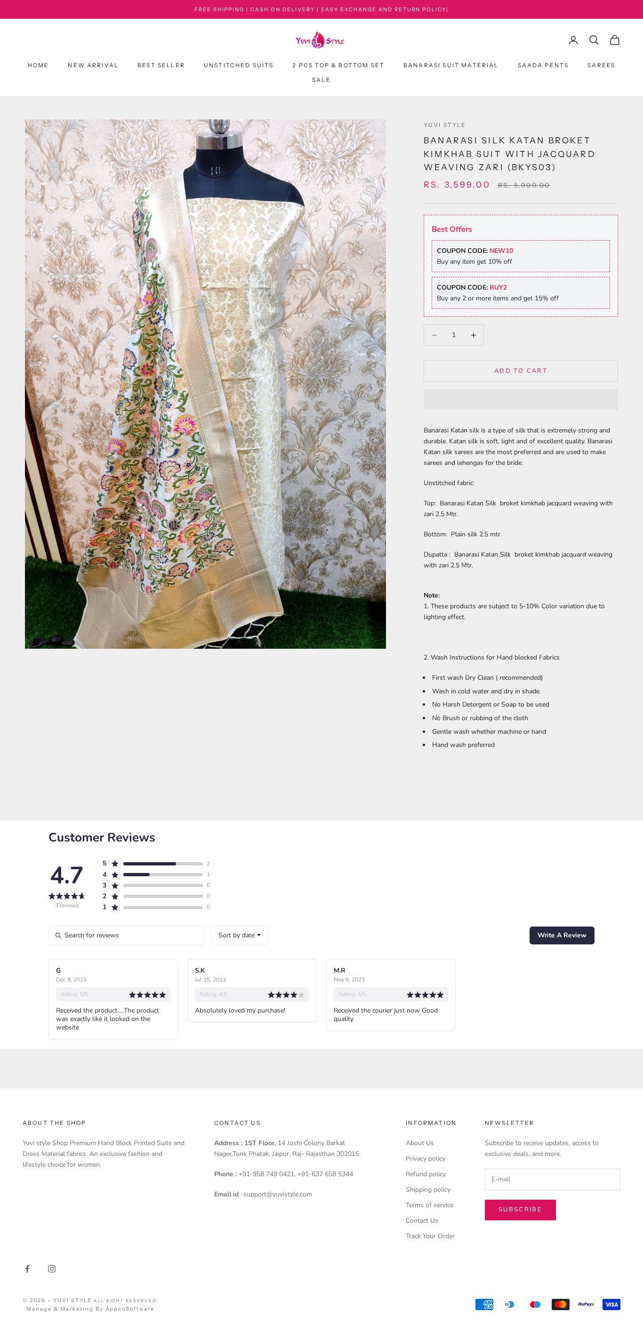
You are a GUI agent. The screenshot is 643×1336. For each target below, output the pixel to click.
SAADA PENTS (543, 65)
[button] (521, 399)
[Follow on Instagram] (51, 1268)
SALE (321, 79)
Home (38, 65)
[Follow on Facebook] (27, 1268)
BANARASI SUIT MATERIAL (451, 65)
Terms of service (429, 1205)
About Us (420, 1143)
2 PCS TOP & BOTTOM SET (338, 65)
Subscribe (520, 1209)
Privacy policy (425, 1158)
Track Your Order (430, 1236)
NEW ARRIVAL (93, 65)
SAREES (601, 65)
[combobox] (239, 935)
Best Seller (161, 65)
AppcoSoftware (130, 1308)
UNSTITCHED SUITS (239, 65)
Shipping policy (428, 1189)
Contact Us (422, 1220)
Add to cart (520, 371)
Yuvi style (445, 124)
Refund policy (426, 1174)
